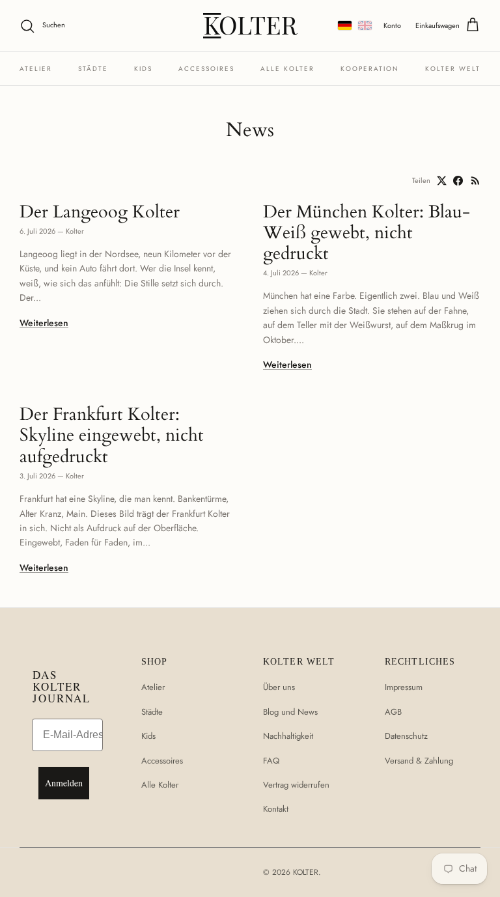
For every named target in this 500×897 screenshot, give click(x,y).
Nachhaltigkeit (288, 736)
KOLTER (305, 872)
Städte (93, 69)
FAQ (271, 760)
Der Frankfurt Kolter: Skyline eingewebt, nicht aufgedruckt (112, 435)
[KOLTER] (250, 25)
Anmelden (64, 783)
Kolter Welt (452, 69)
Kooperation (369, 69)
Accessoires (206, 69)
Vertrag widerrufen (296, 785)
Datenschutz (406, 736)
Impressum (404, 687)
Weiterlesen (44, 322)
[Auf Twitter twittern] (442, 181)
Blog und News (290, 712)
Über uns (279, 687)
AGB (393, 712)
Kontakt (275, 809)
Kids (143, 69)
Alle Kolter (287, 69)
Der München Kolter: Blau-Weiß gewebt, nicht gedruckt (366, 233)
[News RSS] (475, 181)
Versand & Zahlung (419, 760)
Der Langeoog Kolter (100, 212)
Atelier (36, 69)
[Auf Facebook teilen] (458, 181)
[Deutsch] (345, 25)
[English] (365, 25)
